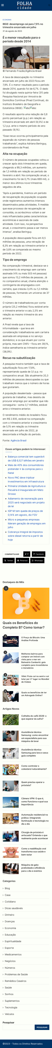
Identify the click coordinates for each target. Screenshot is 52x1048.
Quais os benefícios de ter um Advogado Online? (34, 694)
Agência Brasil (18, 440)
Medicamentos (13, 954)
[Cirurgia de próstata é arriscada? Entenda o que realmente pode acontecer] (11, 836)
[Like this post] (28, 554)
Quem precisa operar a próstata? (32, 783)
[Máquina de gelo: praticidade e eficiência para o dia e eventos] (11, 868)
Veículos (9, 1014)
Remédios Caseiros (15, 981)
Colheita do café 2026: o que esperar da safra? (34, 717)
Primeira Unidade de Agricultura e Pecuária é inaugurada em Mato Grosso (26, 490)
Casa (7, 895)
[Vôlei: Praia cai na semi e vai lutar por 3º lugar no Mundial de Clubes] (11, 680)
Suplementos (12, 1000)
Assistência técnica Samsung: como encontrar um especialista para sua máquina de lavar (34, 736)
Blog (7, 888)
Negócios (10, 961)
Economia (10, 928)
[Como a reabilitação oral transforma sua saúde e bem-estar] (11, 852)
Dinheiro (9, 914)
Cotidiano (10, 901)
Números (10, 967)
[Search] (48, 5)
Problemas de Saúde (16, 974)
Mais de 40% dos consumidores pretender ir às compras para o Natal (26, 469)
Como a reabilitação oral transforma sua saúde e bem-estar (33, 851)
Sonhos (9, 994)
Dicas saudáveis (14, 908)
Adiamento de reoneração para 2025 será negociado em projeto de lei (26, 502)
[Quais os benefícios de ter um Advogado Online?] (11, 696)
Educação (10, 934)
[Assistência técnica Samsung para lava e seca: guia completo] (11, 753)
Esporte (9, 947)
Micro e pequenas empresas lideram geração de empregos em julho (27, 523)
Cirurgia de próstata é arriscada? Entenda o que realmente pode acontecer (34, 835)
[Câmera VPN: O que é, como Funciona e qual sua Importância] (11, 802)
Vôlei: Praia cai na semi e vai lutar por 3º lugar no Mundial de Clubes (35, 679)
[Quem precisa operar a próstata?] (11, 786)
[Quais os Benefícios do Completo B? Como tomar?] (26, 603)
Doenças (10, 921)
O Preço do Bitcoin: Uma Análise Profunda (33, 639)
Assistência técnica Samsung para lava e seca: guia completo (34, 752)
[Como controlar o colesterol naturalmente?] (11, 769)
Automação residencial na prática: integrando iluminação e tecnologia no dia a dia (35, 819)
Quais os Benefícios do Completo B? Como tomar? (24, 625)
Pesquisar (8, 1022)
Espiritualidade (13, 941)
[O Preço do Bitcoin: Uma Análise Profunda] (11, 641)
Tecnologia (11, 1007)
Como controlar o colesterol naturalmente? (34, 767)
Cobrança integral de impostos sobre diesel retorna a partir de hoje (25, 536)
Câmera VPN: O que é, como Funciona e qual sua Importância (34, 801)
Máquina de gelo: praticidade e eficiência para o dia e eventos (33, 867)
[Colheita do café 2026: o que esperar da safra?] (11, 719)
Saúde (8, 987)
